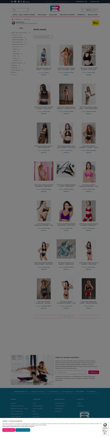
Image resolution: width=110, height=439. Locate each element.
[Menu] (108, 423)
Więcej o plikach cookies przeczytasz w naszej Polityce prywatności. (18, 426)
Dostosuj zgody (22, 430)
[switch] (105, 433)
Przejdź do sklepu (9, 430)
